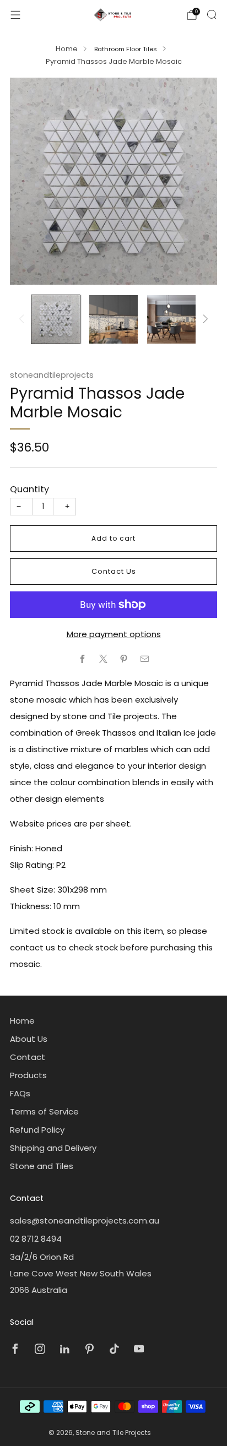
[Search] (211, 14)
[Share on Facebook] (83, 659)
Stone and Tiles (41, 1166)
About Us (28, 1039)
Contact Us (113, 571)
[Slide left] (24, 320)
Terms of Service (44, 1111)
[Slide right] (203, 320)
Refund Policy (37, 1129)
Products (28, 1075)
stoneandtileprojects (52, 374)
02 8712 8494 (36, 1238)
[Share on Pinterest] (124, 659)
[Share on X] (103, 659)
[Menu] (15, 14)
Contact (27, 1057)
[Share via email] (144, 659)
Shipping (81, 461)
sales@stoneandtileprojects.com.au (84, 1220)
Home (67, 48)
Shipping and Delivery (53, 1148)
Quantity (29, 489)
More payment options (114, 634)
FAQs (20, 1093)
